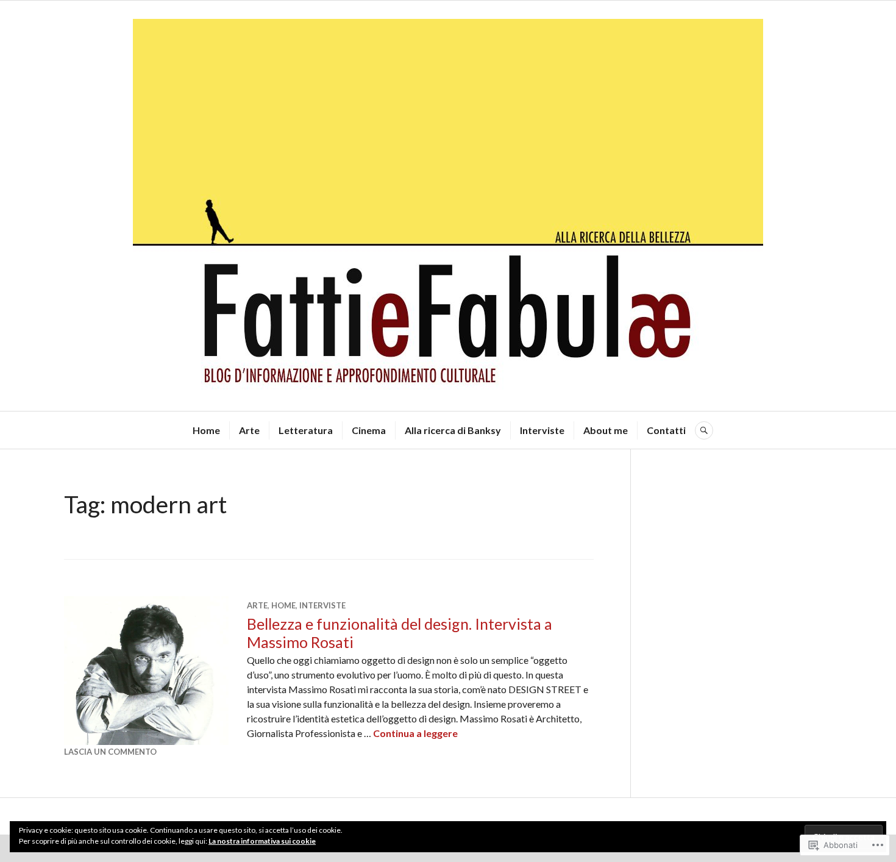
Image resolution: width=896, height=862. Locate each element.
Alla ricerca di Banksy (453, 430)
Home (206, 430)
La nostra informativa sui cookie (262, 841)
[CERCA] (704, 430)
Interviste (542, 430)
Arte (249, 430)
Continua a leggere (415, 733)
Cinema (369, 430)
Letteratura (306, 430)
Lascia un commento (110, 752)
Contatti (666, 430)
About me (605, 430)
